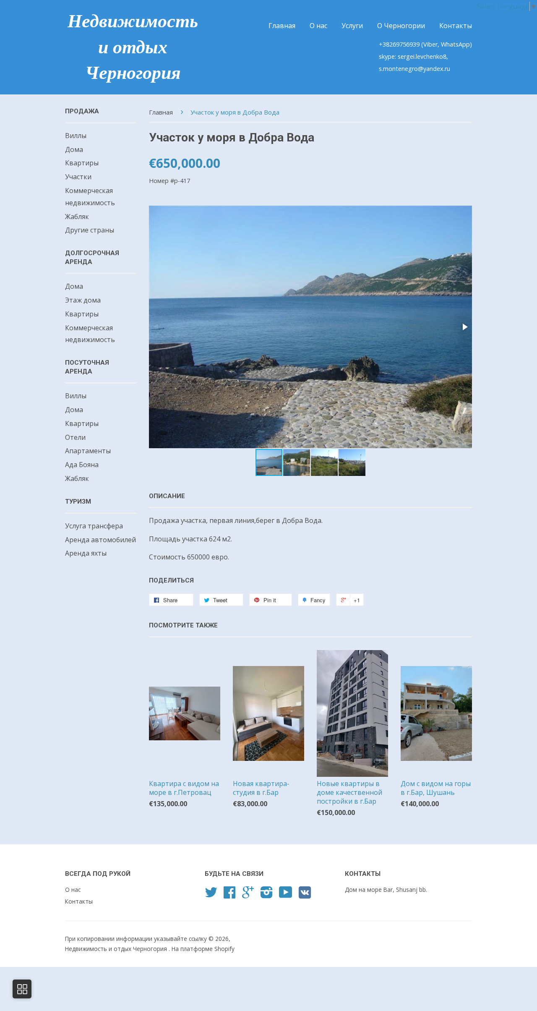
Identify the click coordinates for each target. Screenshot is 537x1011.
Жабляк (77, 216)
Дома (74, 149)
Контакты (455, 25)
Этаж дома (83, 300)
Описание (167, 496)
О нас (318, 25)
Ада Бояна (82, 464)
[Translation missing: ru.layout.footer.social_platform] (211, 895)
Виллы (75, 135)
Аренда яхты (86, 553)
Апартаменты (88, 450)
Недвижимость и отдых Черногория (133, 47)
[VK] (304, 895)
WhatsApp (455, 44)
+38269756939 (400, 44)
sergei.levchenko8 (422, 56)
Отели (75, 437)
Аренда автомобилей (100, 539)
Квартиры (82, 162)
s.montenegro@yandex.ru (414, 69)
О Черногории (401, 25)
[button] (464, 327)
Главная (281, 25)
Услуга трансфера (94, 525)
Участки (78, 176)
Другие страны (89, 230)
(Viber (429, 44)
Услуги (352, 25)
